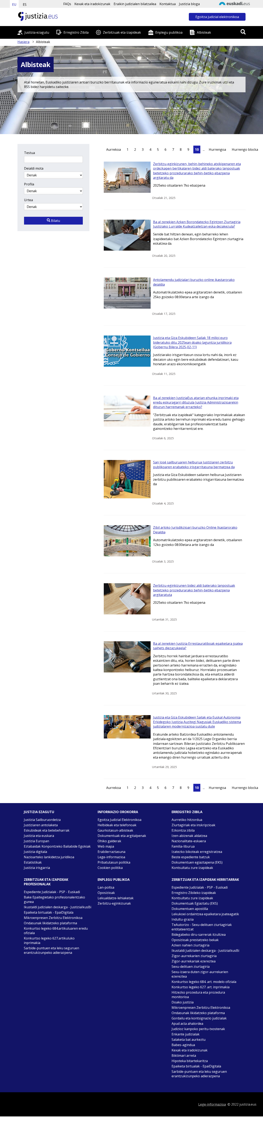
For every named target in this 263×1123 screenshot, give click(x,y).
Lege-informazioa (111, 857)
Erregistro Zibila (76, 32)
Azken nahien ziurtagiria (190, 945)
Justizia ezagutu (36, 32)
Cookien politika (110, 867)
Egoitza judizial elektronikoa (217, 17)
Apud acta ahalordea (187, 1023)
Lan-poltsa (106, 887)
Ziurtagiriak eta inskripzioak (193, 825)
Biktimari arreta (184, 1055)
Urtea (28, 200)
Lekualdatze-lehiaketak (116, 898)
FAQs (67, 4)
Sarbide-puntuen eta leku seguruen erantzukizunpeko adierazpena (51, 950)
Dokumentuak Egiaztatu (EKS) (195, 903)
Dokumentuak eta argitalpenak (122, 835)
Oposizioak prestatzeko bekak (195, 940)
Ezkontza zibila (183, 830)
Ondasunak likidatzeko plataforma (50, 923)
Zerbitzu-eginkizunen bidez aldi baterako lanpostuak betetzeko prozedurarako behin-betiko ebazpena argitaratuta (194, 590)
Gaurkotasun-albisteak (115, 830)
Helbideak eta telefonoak (117, 825)
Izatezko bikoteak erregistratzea (197, 851)
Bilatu (55, 220)
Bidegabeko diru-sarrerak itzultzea (199, 934)
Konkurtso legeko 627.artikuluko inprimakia (49, 940)
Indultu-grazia (183, 919)
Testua (29, 153)
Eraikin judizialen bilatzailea (135, 4)
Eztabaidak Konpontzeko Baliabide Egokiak (57, 846)
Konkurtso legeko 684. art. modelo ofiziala (204, 981)
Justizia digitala (35, 851)
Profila (29, 184)
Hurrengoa (217, 149)
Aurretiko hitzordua (187, 819)
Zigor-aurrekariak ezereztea (194, 961)
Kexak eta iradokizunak (92, 4)
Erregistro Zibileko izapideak (194, 892)
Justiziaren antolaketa (41, 825)
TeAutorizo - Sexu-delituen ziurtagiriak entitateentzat (202, 926)
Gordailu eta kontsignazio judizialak (199, 1018)
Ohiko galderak (109, 841)
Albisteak (204, 32)
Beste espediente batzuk (191, 857)
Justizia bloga (189, 4)
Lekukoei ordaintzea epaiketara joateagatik (205, 914)
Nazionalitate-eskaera (189, 841)
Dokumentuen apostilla (190, 908)
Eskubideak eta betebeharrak (46, 830)
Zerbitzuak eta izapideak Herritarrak (205, 879)
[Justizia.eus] (38, 20)
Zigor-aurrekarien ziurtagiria (194, 956)
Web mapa (106, 846)
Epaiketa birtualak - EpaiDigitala (48, 912)
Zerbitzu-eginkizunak (114, 903)
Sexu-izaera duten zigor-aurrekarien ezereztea (200, 974)
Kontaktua (167, 4)
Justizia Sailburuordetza (42, 819)
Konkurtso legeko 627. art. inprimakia (201, 987)
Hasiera (23, 42)
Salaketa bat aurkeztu (188, 1039)
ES (25, 4)
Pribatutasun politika (114, 862)
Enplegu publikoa (168, 32)
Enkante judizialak (186, 1034)
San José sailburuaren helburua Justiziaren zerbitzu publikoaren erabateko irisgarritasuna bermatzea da (194, 464)
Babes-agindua (183, 1045)
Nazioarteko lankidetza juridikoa (49, 857)
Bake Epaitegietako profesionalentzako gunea (54, 899)
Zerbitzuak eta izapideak (122, 32)
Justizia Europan (36, 841)
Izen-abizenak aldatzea (189, 835)
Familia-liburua (183, 846)
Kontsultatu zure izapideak (192, 867)
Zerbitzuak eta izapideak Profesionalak (46, 881)
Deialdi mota (33, 168)
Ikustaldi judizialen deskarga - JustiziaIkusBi (57, 907)
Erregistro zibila (187, 812)
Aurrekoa (113, 149)
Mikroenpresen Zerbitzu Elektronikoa (53, 917)
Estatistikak (33, 862)
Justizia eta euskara (39, 835)
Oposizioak (106, 892)
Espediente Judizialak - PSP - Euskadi (52, 892)
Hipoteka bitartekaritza (190, 1061)
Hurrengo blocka (245, 149)
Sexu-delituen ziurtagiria (191, 966)
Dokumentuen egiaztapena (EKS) (197, 862)
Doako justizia (183, 1002)
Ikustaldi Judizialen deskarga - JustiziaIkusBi (205, 950)
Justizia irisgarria (37, 867)
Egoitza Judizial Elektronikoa (119, 819)
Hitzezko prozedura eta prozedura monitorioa (198, 994)
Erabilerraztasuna (111, 851)
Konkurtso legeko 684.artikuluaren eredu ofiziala (56, 930)
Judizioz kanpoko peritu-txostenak (198, 1029)
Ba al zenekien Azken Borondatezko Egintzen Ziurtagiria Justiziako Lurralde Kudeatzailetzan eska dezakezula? (196, 224)
